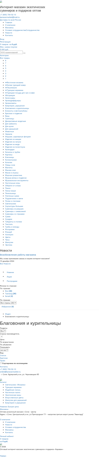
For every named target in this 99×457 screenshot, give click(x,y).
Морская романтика (13, 175)
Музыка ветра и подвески (16, 177)
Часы (7, 239)
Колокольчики (11, 159)
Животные (9, 131)
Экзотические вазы (13, 395)
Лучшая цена (13, 406)
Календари (9, 149)
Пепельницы (10, 193)
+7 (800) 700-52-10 (8, 14)
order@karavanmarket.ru (10, 371)
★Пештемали (11, 87)
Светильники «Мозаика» (15, 384)
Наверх (3, 455)
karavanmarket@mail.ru (10, 17)
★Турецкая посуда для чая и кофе (20, 92)
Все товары (5, 58)
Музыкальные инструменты (16, 180)
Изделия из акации (13, 139)
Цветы (7, 237)
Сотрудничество (33, 30)
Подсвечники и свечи (14, 198)
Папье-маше (10, 190)
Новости (8, 32)
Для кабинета (11, 123)
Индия (8, 314)
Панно (8, 188)
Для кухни (9, 126)
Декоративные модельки (15, 121)
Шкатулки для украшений (16, 400)
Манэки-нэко (10, 170)
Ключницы (9, 157)
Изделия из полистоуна (15, 147)
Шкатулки (9, 242)
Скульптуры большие (14, 206)
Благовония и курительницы (17, 108)
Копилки (8, 162)
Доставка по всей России (10, 19)
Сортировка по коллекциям (14, 363)
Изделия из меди (12, 144)
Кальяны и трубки (12, 152)
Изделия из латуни (13, 141)
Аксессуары (10, 98)
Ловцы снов (10, 165)
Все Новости (5, 263)
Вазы (7, 116)
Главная (8, 22)
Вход (2, 39)
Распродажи (12, 281)
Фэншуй (8, 232)
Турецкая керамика (13, 387)
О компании (10, 25)
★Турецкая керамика (14, 90)
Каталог (3, 382)
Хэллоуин (9, 234)
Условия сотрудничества (15, 30)
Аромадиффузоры (13, 100)
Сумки (7, 216)
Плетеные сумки (12, 195)
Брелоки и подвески (13, 113)
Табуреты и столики (13, 221)
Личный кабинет (7, 436)
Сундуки (8, 219)
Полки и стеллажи (12, 201)
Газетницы (9, 118)
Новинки (10, 272)
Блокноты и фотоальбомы (16, 110)
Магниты (9, 167)
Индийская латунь (12, 389)
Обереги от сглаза (13, 185)
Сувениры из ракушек (14, 208)
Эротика (8, 244)
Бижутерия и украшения (15, 402)
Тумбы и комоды (12, 226)
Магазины (9, 27)
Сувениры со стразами (14, 214)
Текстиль (9, 224)
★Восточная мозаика (14, 82)
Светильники (10, 203)
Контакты (9, 35)
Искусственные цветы (14, 397)
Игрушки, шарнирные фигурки (18, 136)
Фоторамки (10, 229)
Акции (9, 276)
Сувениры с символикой (15, 211)
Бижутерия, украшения (15, 105)
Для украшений (11, 128)
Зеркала (8, 134)
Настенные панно (12, 392)
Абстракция (10, 95)
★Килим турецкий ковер (15, 85)
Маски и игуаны (11, 172)
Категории (4, 55)
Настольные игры (12, 183)
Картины (8, 154)
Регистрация (5, 41)
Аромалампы (10, 103)
